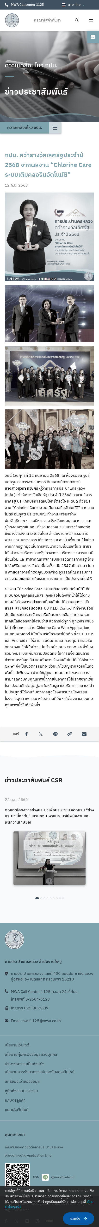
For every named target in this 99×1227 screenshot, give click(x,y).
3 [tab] (44, 898)
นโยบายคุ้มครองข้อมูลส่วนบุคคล (31, 1054)
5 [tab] (50, 898)
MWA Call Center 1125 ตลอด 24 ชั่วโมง (44, 992)
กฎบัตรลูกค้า (15, 1100)
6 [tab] (54, 898)
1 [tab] (37, 898)
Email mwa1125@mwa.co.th (36, 1021)
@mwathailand (62, 1177)
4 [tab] (47, 898)
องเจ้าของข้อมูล (27, 1081)
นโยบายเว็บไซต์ (17, 1045)
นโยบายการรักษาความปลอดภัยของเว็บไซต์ (39, 1072)
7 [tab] (57, 898)
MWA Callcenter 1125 (27, 4)
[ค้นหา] (77, 20)
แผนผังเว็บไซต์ (16, 1110)
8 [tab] (60, 898)
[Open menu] (91, 20)
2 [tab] (41, 898)
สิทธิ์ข (9, 1081)
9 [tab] (63, 898)
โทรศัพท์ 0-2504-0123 (30, 999)
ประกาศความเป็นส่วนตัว (24, 1064)
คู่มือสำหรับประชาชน (21, 1091)
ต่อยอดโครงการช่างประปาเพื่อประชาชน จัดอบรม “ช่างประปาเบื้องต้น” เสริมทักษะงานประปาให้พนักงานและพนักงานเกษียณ (49, 816)
